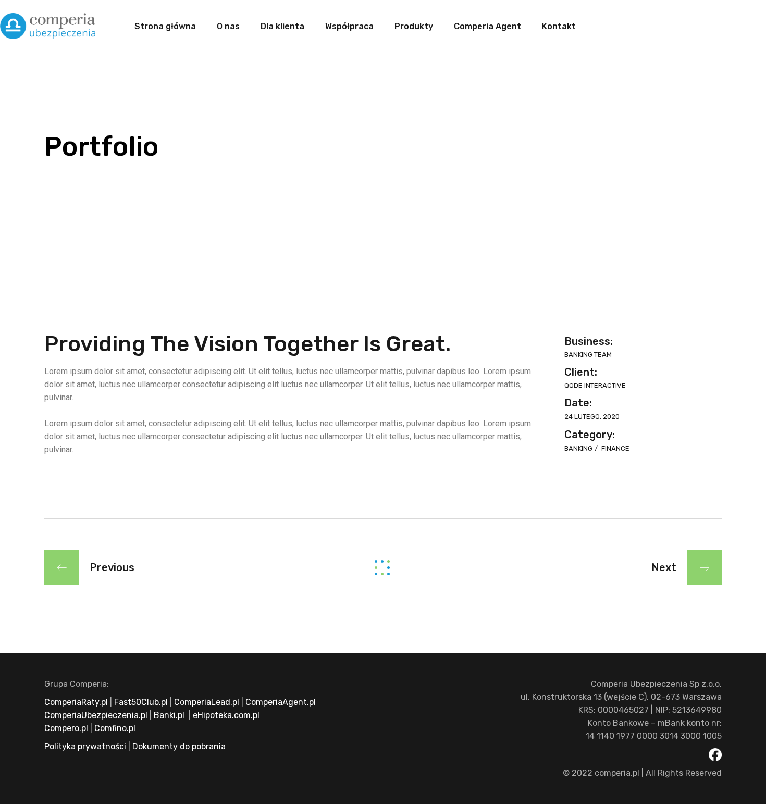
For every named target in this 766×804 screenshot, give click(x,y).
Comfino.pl (114, 728)
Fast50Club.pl (141, 702)
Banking (579, 448)
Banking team (588, 354)
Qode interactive (595, 385)
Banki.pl (169, 715)
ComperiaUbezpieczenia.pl (95, 715)
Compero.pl (66, 728)
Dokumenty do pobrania (178, 746)
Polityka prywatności (85, 746)
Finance (615, 448)
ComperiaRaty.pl (76, 702)
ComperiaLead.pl (206, 702)
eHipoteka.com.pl (225, 715)
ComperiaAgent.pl (280, 702)
